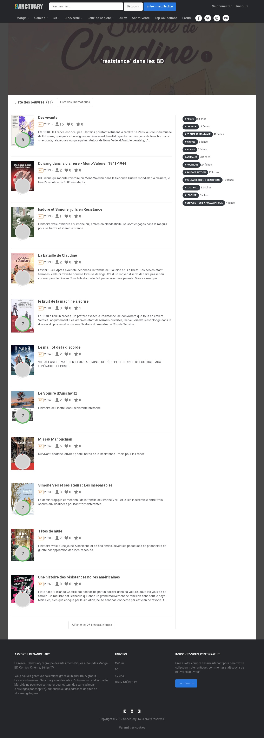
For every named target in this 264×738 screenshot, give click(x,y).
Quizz (123, 18)
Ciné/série (72, 18)
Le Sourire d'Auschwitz (57, 393)
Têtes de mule (50, 531)
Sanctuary (129, 719)
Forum (187, 18)
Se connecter (222, 6)
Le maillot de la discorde (59, 347)
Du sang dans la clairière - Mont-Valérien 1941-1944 (82, 163)
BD (55, 18)
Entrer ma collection (160, 6)
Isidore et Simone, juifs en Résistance (70, 209)
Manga (21, 18)
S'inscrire (242, 6)
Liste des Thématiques (75, 102)
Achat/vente (141, 18)
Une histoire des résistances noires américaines (79, 577)
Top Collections (166, 18)
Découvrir (133, 6)
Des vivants (47, 117)
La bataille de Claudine (57, 255)
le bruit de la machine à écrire (63, 301)
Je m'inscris (186, 683)
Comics (39, 18)
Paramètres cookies (132, 727)
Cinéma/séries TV (126, 682)
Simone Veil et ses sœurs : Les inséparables (75, 485)
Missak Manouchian (55, 439)
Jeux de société (99, 18)
